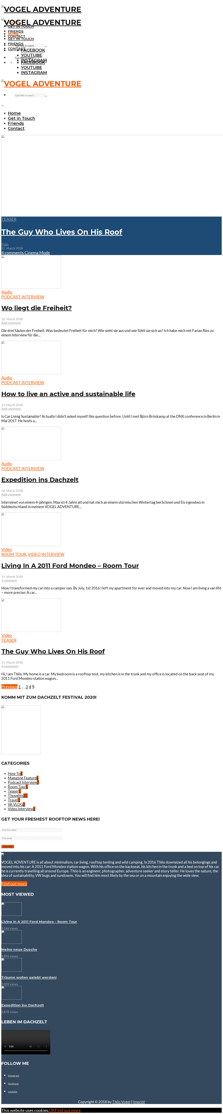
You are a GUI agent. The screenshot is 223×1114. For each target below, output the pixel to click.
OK (52, 1110)
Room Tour (13, 554)
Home (13, 34)
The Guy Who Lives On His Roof (61, 232)
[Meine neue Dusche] (11, 942)
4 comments (12, 252)
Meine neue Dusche (19, 949)
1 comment (9, 580)
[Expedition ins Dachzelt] (11, 997)
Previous (9, 686)
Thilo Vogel (121, 1102)
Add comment (11, 323)
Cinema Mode (37, 252)
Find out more (14, 883)
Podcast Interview (22, 296)
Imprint (139, 1102)
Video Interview (46, 554)
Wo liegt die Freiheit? (36, 308)
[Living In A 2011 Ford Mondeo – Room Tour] (11, 914)
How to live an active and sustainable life (68, 394)
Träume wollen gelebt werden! (29, 977)
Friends (16, 44)
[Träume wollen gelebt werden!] (11, 969)
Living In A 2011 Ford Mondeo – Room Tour (70, 565)
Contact (16, 49)
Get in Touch (21, 39)
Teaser (8, 219)
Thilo (4, 244)
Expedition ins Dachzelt (40, 480)
